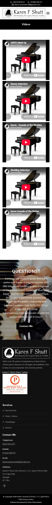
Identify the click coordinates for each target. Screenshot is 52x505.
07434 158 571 (36, 2)
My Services (10, 410)
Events (8, 427)
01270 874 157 (19, 2)
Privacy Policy (28, 499)
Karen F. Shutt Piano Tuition (15, 372)
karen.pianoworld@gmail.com (27, 4)
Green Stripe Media (34, 502)
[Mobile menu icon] (47, 13)
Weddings (10, 422)
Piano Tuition (11, 416)
